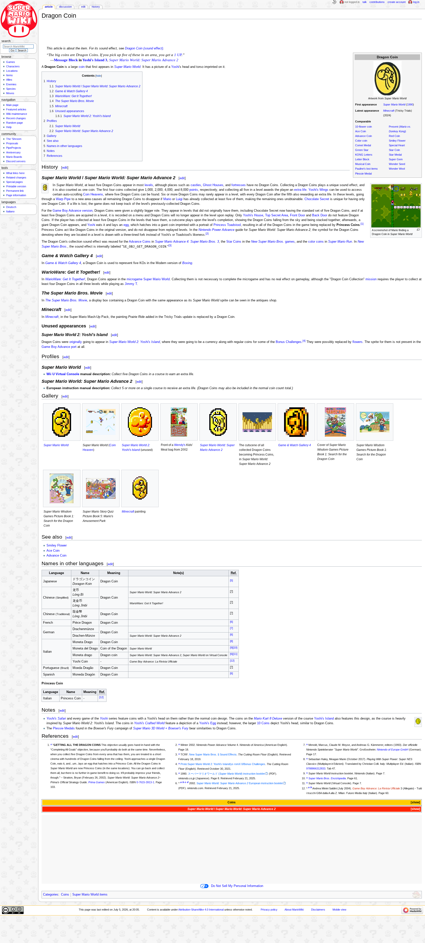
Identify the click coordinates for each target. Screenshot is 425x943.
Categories (50, 894)
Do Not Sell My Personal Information (237, 886)
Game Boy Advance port (59, 347)
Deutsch (11, 207)
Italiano (10, 211)
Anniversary (13, 152)
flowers (357, 342)
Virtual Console (67, 374)
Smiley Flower (397, 140)
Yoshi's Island (324, 718)
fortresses (238, 185)
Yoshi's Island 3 (94, 60)
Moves (10, 93)
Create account (397, 1)
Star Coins (233, 241)
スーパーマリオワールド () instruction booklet (226, 773)
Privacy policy (269, 909)
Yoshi (175, 67)
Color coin (361, 140)
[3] (169, 245)
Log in (416, 1)
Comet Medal (363, 145)
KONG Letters (363, 154)
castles (196, 185)
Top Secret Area (276, 215)
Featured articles (16, 109)
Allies (9, 79)
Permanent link (15, 190)
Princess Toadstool (227, 225)
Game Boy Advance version (72, 210)
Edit (83, 6)
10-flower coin (363, 126)
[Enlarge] (418, 229)
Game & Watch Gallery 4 (63, 263)
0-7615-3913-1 (145, 782)
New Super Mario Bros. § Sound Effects (213, 754)
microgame (134, 279)
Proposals (12, 143)
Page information (16, 195)
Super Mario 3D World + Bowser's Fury (160, 728)
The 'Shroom (13, 138)
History (96, 6)
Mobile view (339, 909)
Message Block (66, 60)
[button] (415, 802)
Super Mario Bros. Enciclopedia (327, 778)
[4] (304, 340)
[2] (207, 233)
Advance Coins (140, 241)
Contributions (377, 1)
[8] (231, 640)
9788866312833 (315, 768)
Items (9, 75)
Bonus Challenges (289, 342)
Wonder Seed (397, 163)
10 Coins (263, 723)
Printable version (16, 186)
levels (149, 185)
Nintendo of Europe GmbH (392, 749)
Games (10, 61)
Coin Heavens (93, 194)
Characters (13, 66)
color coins (316, 241)
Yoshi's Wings (318, 190)
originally (75, 342)
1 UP (178, 55)
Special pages (14, 181)
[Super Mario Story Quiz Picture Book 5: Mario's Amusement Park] (100, 488)
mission (371, 279)
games (273, 241)
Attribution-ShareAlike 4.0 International (201, 909)
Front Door (297, 215)
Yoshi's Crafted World (149, 723)
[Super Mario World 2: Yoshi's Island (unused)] (139, 422)
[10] (235, 647)
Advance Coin (363, 135)
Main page (12, 104)
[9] (231, 647)
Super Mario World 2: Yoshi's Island (134, 342)
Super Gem (396, 159)
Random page (14, 122)
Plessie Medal (363, 173)
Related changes (16, 177)
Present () (400, 129)
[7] (231, 628)
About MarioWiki (294, 909)
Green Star (361, 149)
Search (6, 41)
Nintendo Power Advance (216, 230)
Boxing (187, 263)
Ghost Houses (213, 185)
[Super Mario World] (61, 422)
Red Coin (394, 135)
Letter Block (362, 159)
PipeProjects (13, 147)
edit (64, 167)
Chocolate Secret (316, 199)
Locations (12, 70)
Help (9, 127)
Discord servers (16, 161)
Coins (232, 802)
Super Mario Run (340, 241)
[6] (231, 621)
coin (82, 67)
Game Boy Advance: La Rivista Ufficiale (376, 788)
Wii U (50, 374)
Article (49, 6)
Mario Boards (14, 156)
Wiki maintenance (16, 113)
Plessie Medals (64, 728)
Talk (365, 1)
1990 (410, 104)
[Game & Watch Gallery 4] (296, 422)
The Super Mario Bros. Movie (66, 300)
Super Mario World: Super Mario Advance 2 (143, 60)
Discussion (65, 6)
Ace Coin (360, 131)
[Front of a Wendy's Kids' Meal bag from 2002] (179, 422)
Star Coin (394, 149)
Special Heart (397, 145)
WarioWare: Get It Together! (65, 279)
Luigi (179, 199)
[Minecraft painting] (139, 488)
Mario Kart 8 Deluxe (268, 718)
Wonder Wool (397, 168)
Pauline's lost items (366, 168)
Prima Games (96, 782)
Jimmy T (131, 284)
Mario (167, 199)
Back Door (319, 215)
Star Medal (395, 154)
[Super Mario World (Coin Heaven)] (100, 422)
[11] (235, 653)
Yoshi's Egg (207, 723)
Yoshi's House (253, 215)
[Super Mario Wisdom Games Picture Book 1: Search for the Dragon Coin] (374, 422)
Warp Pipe (63, 199)
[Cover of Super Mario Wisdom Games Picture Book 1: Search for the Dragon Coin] (335, 422)
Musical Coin (362, 163)
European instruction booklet (240, 783)
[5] (231, 580)
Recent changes (16, 118)
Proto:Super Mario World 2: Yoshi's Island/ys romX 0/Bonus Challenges (223, 764)
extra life (300, 190)
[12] (232, 660)
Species (11, 88)
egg (126, 225)
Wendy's (179, 445)
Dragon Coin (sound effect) (144, 48)
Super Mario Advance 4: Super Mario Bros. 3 (187, 241)
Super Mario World (394, 104)
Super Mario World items (89, 894)
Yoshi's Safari (56, 718)
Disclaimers (318, 909)
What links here (15, 173)
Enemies (11, 84)
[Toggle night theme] (334, 2)
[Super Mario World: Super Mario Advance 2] (218, 422)
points (193, 190)
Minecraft (388, 110)
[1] (362, 223)
